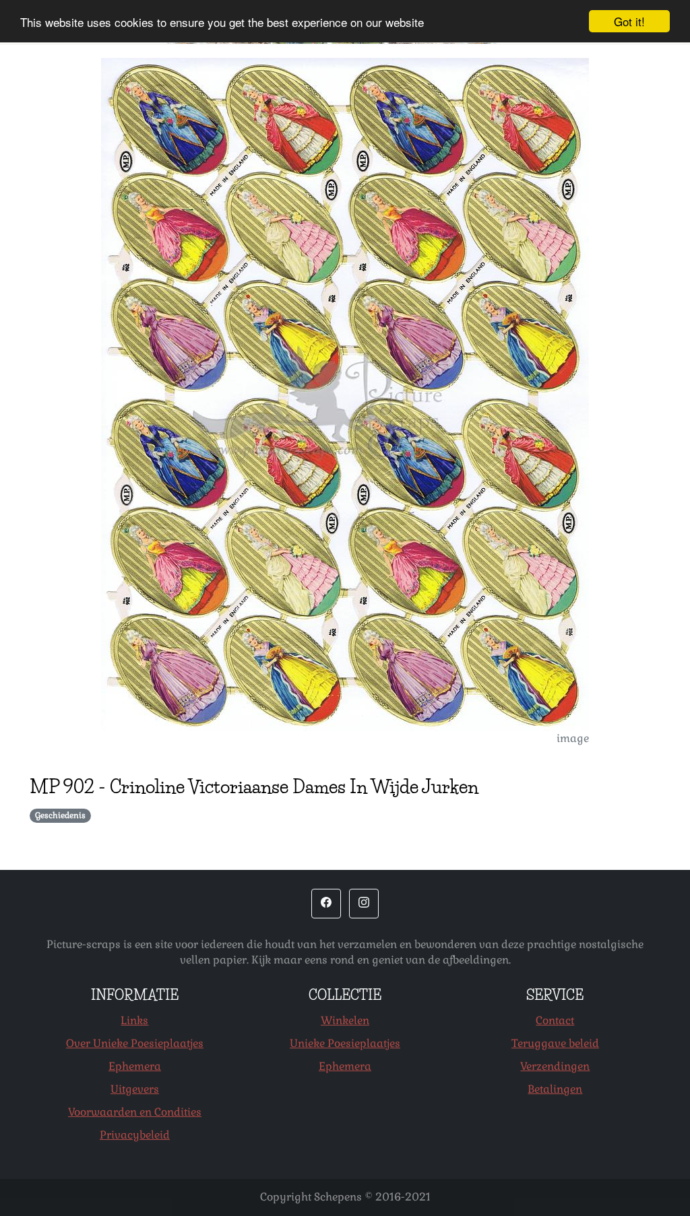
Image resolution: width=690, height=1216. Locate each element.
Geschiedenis (60, 815)
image (573, 738)
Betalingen (555, 1089)
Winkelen (345, 1020)
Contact (555, 1020)
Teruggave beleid (555, 1043)
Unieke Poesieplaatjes (345, 1043)
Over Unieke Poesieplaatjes (134, 1043)
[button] (326, 903)
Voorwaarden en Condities (134, 1112)
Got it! (629, 21)
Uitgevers (135, 1089)
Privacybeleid (135, 1135)
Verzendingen (555, 1066)
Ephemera (134, 1066)
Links (134, 1020)
